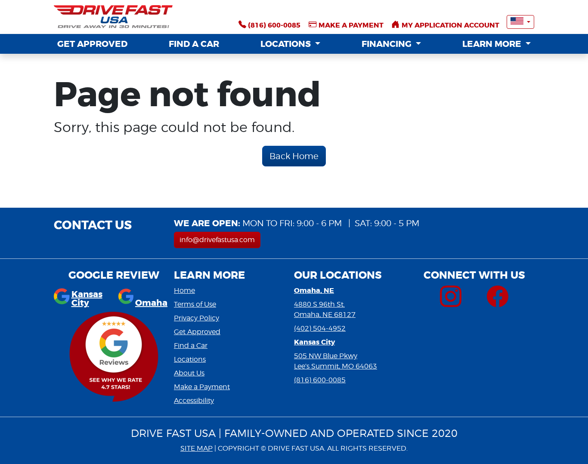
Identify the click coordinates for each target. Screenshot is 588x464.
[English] (520, 22)
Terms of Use (195, 304)
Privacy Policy (196, 318)
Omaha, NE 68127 (325, 314)
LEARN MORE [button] (492, 43)
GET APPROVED (92, 43)
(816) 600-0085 (320, 380)
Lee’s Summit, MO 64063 (335, 366)
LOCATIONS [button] (286, 43)
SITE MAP (196, 448)
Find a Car (190, 345)
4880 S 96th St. (319, 304)
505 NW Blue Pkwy (325, 356)
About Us (189, 373)
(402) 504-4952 (320, 328)
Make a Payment (202, 387)
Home (184, 290)
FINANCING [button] (388, 43)
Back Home (294, 156)
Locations (190, 359)
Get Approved (197, 332)
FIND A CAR (194, 43)
